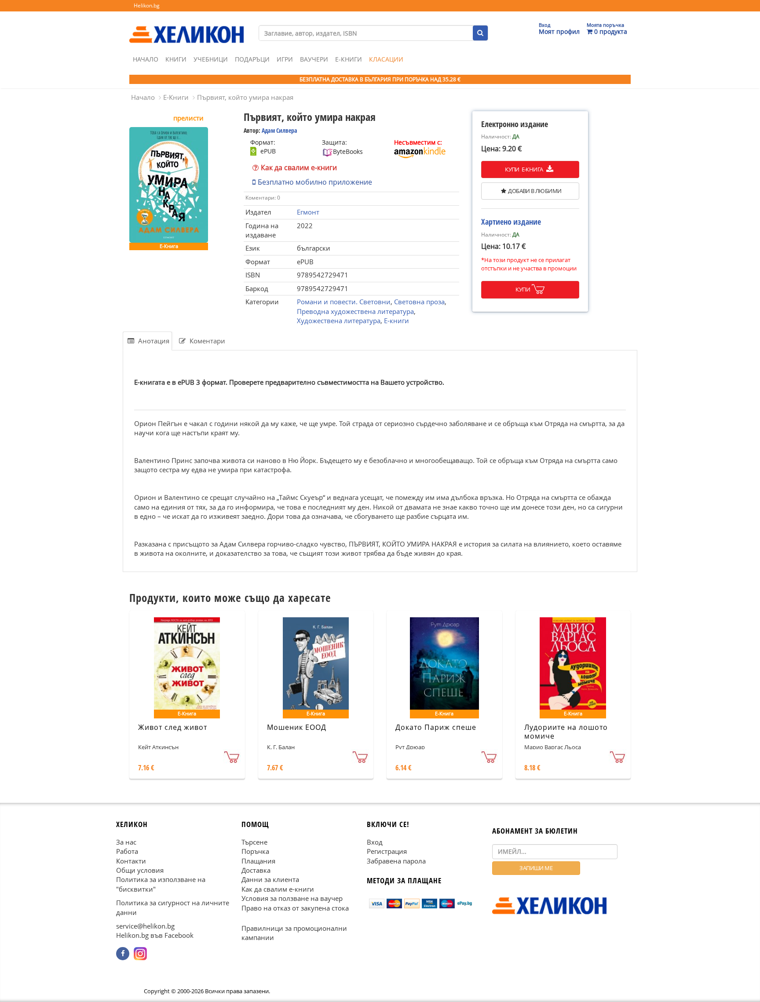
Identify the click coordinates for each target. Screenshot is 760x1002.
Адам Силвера (279, 130)
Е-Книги (348, 59)
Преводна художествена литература (355, 311)
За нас (126, 841)
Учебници (211, 59)
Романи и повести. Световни (344, 301)
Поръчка (255, 851)
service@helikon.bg (145, 926)
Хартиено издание (511, 221)
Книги (175, 59)
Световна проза (419, 301)
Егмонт (308, 212)
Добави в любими (534, 191)
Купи (522, 289)
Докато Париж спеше (435, 727)
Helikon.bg (147, 5)
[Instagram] (140, 953)
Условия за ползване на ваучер (292, 898)
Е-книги (396, 320)
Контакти (131, 860)
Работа (127, 851)
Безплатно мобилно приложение (315, 182)
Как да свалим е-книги (299, 167)
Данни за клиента (270, 879)
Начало (145, 59)
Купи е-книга (524, 169)
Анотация (152, 340)
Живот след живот (172, 727)
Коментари (206, 340)
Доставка (255, 870)
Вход (375, 841)
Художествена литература (338, 320)
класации (386, 59)
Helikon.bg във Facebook (155, 935)
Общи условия (140, 870)
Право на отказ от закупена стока (295, 907)
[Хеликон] (186, 27)
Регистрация (387, 851)
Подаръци (252, 59)
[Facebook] (122, 953)
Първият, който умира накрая (245, 97)
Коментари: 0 (262, 197)
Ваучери (314, 59)
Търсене (254, 841)
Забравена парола (396, 860)
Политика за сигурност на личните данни (172, 907)
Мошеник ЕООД (296, 727)
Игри (285, 59)
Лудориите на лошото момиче (566, 731)
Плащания (258, 860)
